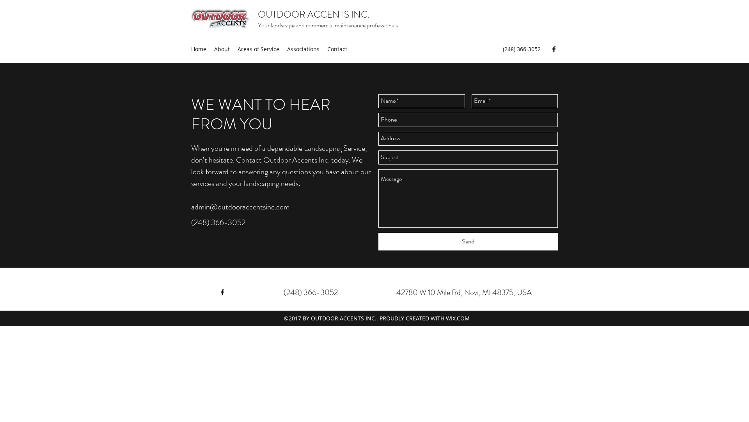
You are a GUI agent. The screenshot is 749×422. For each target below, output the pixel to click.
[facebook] (554, 49)
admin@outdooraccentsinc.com (240, 207)
